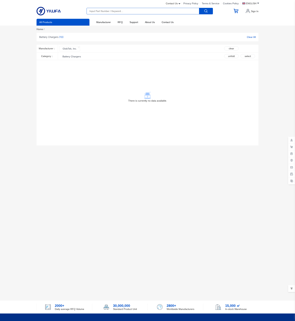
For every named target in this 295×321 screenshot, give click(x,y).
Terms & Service (210, 3)
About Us (150, 22)
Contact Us (168, 22)
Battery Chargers (71, 56)
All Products (45, 22)
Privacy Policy (190, 3)
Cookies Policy (231, 3)
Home (40, 29)
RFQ (120, 22)
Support (134, 22)
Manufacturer (103, 22)
